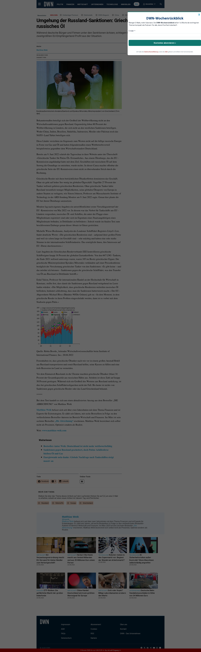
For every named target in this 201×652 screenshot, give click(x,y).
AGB (166, 52)
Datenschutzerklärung (151, 52)
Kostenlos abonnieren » (165, 43)
